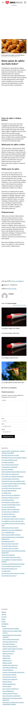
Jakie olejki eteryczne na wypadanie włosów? (14, 457)
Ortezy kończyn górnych (9, 677)
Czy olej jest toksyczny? (8, 514)
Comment (4, 400)
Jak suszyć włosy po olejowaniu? (10, 509)
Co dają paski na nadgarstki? (9, 467)
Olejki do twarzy (7, 660)
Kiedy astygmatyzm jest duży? (10, 544)
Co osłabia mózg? (6, 493)
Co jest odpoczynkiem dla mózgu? (11, 557)
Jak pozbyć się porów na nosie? (10, 455)
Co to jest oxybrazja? (7, 469)
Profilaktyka (5, 624)
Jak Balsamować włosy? (8, 541)
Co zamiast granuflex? (8, 462)
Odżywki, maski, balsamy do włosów (12, 649)
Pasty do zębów (6, 686)
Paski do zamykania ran (9, 684)
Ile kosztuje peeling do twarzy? (10, 497)
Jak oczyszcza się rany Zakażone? (11, 495)
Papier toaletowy (7, 682)
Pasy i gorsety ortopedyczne (10, 689)
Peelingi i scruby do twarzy (10, 693)
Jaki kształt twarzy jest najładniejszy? (12, 530)
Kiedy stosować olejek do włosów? (11, 535)
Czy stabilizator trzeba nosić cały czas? (12, 521)
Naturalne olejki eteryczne (9, 642)
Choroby (4, 614)
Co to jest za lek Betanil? (8, 507)
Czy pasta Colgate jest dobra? (10, 486)
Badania (4, 612)
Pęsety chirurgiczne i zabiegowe (11, 696)
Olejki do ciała (6, 658)
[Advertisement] (14, 23)
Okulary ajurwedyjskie (8, 651)
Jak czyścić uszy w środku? (9, 516)
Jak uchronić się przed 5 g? (9, 576)
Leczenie (4, 617)
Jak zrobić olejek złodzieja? (9, 490)
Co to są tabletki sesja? (8, 532)
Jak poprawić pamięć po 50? (9, 568)
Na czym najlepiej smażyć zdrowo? (11, 566)
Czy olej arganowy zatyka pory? (10, 479)
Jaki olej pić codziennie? (8, 555)
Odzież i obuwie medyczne (9, 646)
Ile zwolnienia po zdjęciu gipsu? (10, 502)
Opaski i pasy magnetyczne (10, 665)
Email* (3, 423)
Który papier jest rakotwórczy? (10, 474)
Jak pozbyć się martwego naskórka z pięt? (13, 481)
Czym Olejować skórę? (8, 500)
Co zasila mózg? (6, 571)
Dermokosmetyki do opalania (10, 628)
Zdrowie (4, 626)
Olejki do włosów (7, 663)
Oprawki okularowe (7, 670)
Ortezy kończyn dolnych (9, 674)
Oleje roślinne (6, 656)
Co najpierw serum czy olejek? (10, 548)
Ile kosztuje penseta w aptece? (10, 528)
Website (3, 429)
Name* (3, 418)
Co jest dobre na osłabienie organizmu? (12, 476)
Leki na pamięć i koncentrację (10, 639)
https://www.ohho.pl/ (17, 281)
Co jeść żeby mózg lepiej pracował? (11, 488)
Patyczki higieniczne (8, 691)
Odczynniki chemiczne (8, 644)
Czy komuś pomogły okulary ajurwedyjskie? (14, 483)
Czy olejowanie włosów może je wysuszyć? (13, 519)
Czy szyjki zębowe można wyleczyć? (13, 382)
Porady (4, 621)
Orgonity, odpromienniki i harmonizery (13, 672)
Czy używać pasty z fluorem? (10, 546)
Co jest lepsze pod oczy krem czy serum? (13, 573)
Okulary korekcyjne (7, 653)
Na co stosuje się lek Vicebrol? (10, 465)
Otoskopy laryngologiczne (9, 679)
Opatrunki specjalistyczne (9, 667)
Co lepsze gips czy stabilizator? (10, 512)
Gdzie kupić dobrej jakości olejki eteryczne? (14, 472)
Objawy (4, 619)
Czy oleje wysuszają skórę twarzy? (11, 505)
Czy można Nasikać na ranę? (9, 460)
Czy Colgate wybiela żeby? (10, 358)
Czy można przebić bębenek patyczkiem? (13, 564)
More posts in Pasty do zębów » (19, 305)
